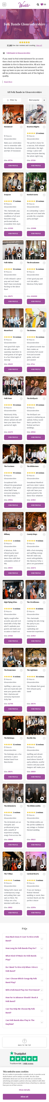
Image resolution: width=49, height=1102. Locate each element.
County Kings (32, 534)
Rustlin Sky (31, 738)
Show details (24, 1090)
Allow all (24, 1097)
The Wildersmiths (34, 806)
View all (39, 45)
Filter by (13, 100)
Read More (8, 82)
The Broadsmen (33, 263)
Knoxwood (8, 127)
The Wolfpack (32, 398)
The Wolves (31, 331)
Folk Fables (8, 263)
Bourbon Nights (33, 127)
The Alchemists (10, 806)
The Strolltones (33, 602)
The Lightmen (32, 670)
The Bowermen (10, 670)
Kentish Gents (32, 195)
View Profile (13, 165)
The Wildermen (33, 466)
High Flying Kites (10, 602)
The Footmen (9, 466)
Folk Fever (8, 398)
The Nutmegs (9, 738)
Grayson (7, 195)
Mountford (8, 331)
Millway (7, 534)
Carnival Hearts (33, 874)
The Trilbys (8, 874)
